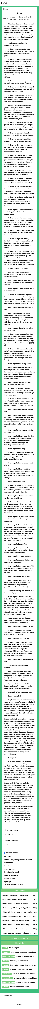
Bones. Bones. (10, 878)
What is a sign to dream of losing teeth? (17, 929)
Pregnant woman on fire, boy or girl (23, 965)
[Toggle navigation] (35, 3)
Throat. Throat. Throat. (14, 884)
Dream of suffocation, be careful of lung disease (26, 956)
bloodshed (8, 863)
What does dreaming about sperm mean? (17, 916)
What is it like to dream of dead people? (17, 912)
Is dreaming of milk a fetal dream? (15, 899)
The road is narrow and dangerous (25, 974)
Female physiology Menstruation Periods (19, 859)
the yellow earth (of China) (19, 987)
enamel (7, 856)
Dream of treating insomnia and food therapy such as (26, 982)
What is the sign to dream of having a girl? (17, 933)
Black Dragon (14, 948)
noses (6, 866)
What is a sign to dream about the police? (17, 925)
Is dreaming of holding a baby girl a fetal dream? (17, 908)
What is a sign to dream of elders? (15, 904)
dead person (9, 869)
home (4, 2)
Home (5, 9)
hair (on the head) (11, 872)
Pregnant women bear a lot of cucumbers (24, 952)
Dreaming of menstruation (20, 961)
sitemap (19, 1005)
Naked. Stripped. (11, 875)
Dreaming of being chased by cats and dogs (25, 978)
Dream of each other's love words (15, 895)
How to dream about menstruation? (16, 920)
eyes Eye (7, 881)
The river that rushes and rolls (21, 969)
